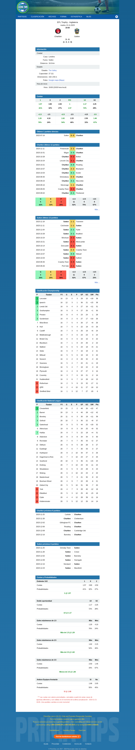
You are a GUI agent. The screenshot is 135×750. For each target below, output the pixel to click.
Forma (63, 17)
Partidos (22, 17)
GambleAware (54, 730)
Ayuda (46, 744)
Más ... (97, 209)
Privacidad (55, 744)
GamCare (82, 730)
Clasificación (37, 17)
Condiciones (66, 744)
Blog (88, 17)
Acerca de (78, 744)
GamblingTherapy (69, 730)
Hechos (52, 17)
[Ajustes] (116, 16)
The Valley (53, 70)
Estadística (76, 17)
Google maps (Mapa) (56, 80)
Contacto (88, 744)
